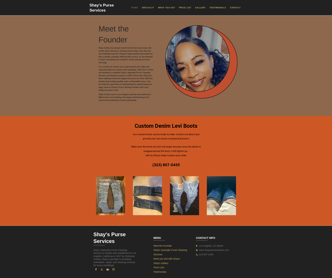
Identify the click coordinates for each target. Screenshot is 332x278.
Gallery (200, 7)
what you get (166, 7)
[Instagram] (113, 269)
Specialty (148, 7)
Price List (185, 7)
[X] (102, 269)
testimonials (217, 7)
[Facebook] (96, 269)
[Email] (108, 269)
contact (235, 7)
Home (134, 7)
